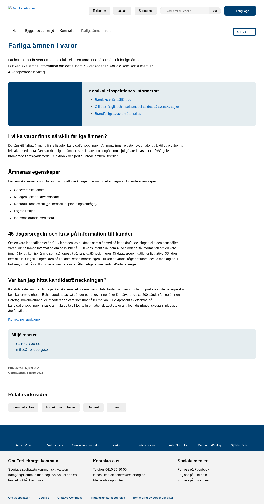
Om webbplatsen (19, 497)
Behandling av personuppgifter (153, 497)
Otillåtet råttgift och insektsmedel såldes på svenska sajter (137, 106)
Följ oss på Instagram (193, 480)
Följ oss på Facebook (193, 469)
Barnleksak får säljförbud (113, 100)
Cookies (44, 497)
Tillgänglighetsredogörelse (108, 497)
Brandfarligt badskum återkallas (118, 114)
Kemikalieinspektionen (25, 319)
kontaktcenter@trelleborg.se (124, 475)
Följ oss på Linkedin (192, 475)
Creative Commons (69, 497)
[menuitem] (99, 11)
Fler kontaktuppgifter (108, 480)
